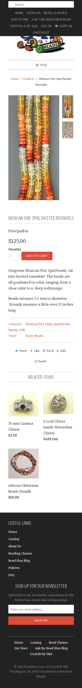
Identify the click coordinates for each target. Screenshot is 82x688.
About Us (14, 546)
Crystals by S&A (24, 26)
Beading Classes (20, 553)
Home (19, 13)
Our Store (20, 19)
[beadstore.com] (41, 38)
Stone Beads (34, 336)
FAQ (11, 575)
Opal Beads (61, 324)
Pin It (50, 350)
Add (63, 350)
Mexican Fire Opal (38, 324)
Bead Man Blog (19, 561)
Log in (46, 26)
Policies (13, 568)
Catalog (34, 13)
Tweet (23, 350)
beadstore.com (34, 666)
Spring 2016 (16, 330)
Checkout (41, 32)
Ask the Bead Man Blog (51, 19)
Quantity (14, 249)
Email (42, 361)
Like (36, 350)
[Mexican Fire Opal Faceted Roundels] (33, 147)
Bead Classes (55, 13)
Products (28, 78)
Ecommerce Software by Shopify (54, 674)
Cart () (65, 26)
